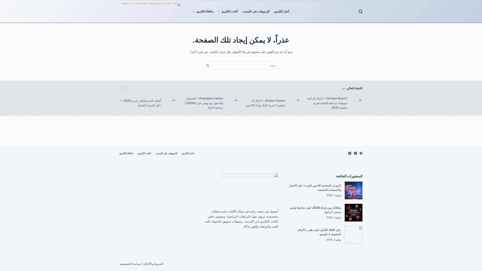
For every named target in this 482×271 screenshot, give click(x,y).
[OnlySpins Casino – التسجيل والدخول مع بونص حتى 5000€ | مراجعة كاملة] (232, 103)
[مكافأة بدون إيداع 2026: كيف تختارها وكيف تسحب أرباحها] (353, 213)
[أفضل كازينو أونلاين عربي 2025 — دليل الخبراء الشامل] (170, 103)
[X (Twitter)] (355, 153)
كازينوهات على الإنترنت (256, 11)
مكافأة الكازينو (205, 11)
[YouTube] (349, 153)
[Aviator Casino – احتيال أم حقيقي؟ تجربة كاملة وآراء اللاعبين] (294, 103)
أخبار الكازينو (281, 11)
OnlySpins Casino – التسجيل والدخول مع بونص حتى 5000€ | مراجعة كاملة (204, 103)
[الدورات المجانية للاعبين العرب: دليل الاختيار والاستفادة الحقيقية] (353, 190)
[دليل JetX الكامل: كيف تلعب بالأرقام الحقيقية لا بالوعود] (353, 235)
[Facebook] (361, 153)
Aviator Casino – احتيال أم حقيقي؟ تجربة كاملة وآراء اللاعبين (265, 103)
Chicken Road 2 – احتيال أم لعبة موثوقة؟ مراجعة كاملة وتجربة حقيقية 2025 (327, 103)
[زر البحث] (207, 65)
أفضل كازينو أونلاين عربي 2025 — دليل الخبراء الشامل (140, 103)
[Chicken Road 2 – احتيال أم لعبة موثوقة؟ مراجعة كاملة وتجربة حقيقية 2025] (356, 103)
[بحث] (360, 11)
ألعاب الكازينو (230, 11)
